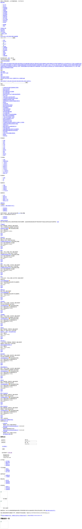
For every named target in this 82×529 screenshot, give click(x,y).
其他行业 (5, 135)
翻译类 (77, 64)
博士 (4, 152)
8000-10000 (23, 81)
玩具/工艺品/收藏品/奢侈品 (9, 133)
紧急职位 (5, 209)
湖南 (4, 71)
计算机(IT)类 (6, 63)
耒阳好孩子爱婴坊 (5, 228)
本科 (4, 148)
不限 (2, 77)
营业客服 (5, 427)
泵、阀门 (76, 66)
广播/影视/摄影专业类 (25, 66)
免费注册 (3, 30)
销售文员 (3, 289)
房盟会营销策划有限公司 (6, 344)
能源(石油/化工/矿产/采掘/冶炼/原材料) (11, 94)
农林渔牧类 (7, 67)
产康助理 (3, 224)
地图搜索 (8, 483)
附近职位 (5, 20)
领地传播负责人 (4, 367)
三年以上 (5, 165)
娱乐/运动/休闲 (6, 88)
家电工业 (47, 66)
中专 (4, 145)
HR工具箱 (5, 19)
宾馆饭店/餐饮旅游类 (22, 64)
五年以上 (5, 167)
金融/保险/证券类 (29, 63)
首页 (4, 40)
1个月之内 (5, 190)
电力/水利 (5, 95)
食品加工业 (51, 66)
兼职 (4, 51)
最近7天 (5, 198)
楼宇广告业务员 (4, 393)
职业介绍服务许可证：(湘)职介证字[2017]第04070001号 (14, 515)
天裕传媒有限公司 (5, 305)
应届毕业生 (5, 161)
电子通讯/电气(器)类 (37, 63)
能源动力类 (52, 63)
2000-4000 (9, 81)
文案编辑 (3, 314)
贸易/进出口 (5, 125)
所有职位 (5, 208)
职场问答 (5, 16)
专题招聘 (5, 11)
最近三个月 (5, 200)
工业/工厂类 (50, 64)
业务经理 (5, 423)
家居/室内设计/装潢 (7, 121)
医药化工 (71, 66)
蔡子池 (4, 78)
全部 (2, 63)
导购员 (2, 327)
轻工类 (60, 64)
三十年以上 (5, 171)
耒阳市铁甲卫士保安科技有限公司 (10, 426)
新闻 (13, 36)
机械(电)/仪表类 (45, 63)
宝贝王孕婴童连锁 (5, 280)
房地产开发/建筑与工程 (8, 118)
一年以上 (5, 162)
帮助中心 (8, 463)
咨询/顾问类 (10, 66)
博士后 (4, 153)
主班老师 (5, 431)
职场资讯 (5, 7)
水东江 (11, 78)
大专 (4, 147)
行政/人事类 (45, 64)
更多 (2, 68)
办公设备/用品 (6, 113)
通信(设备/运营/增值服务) (8, 115)
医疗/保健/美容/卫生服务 (8, 91)
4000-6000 (14, 81)
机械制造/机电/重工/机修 (8, 99)
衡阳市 (7, 77)
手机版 (2, 28)
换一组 (6, 421)
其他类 (11, 67)
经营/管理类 (14, 63)
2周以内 (5, 187)
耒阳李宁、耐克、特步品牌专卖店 (8, 331)
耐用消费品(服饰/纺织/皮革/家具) (10, 130)
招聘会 (4, 10)
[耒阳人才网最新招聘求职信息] (4, 33)
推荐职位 (5, 210)
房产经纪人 (3, 340)
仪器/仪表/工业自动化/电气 (9, 96)
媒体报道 (8, 465)
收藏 (2, 234)
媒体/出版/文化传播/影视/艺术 (9, 126)
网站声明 (8, 462)
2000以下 (5, 81)
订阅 (5, 28)
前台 (2, 276)
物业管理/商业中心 (7, 119)
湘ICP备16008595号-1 (50, 510)
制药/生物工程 (6, 90)
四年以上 (5, 166)
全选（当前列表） (5, 418)
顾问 (2, 250)
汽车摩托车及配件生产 (59, 66)
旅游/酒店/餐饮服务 (7, 111)
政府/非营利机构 (7, 109)
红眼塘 (21, 78)
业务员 (2, 380)
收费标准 (8, 475)
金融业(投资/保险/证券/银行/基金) (10, 123)
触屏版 (4, 24)
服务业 (4, 102)
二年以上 (5, 163)
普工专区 (5, 18)
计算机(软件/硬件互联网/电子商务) (11, 87)
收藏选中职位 (10, 419)
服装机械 (38, 66)
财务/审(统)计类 (21, 63)
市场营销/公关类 (66, 64)
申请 (2, 233)
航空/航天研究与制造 (8, 105)
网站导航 (3, 2)
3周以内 (5, 189)
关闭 (58, 221)
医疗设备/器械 (6, 92)
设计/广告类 (72, 63)
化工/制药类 (14, 64)
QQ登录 (3, 32)
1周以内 (5, 186)
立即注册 (10, 452)
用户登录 (3, 29)
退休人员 (5, 173)
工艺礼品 (42, 66)
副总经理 (3, 353)
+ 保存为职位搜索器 (5, 60)
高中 (4, 143)
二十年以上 (5, 170)
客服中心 (8, 486)
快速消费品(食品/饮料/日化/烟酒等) (11, 129)
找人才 (4, 6)
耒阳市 (4, 77)
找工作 (4, 4)
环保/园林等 (5, 107)
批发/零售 (5, 131)
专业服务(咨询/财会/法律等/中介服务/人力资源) (13, 122)
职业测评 (5, 12)
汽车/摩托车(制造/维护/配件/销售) (10, 98)
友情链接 (8, 489)
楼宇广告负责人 (4, 406)
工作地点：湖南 (4, 205)
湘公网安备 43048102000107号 (35, 515)
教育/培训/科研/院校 (7, 106)
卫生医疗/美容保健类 (6, 64)
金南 (24, 78)
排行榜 (7, 480)
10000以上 (28, 81)
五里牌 (14, 78)
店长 (2, 263)
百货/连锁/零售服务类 (32, 64)
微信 (4, 25)
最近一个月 (5, 199)
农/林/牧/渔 (5, 103)
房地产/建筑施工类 (59, 63)
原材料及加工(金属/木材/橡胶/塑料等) (11, 100)
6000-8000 (19, 81)
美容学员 (3, 237)
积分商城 (5, 14)
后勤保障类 (39, 64)
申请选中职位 (4, 419)
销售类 (10, 63)
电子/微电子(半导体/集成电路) (10, 114)
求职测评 (8, 481)
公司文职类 (66, 63)
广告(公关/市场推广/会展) (8, 117)
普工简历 (9, 36)
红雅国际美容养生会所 (6, 241)
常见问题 (8, 488)
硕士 (4, 151)
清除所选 (3, 203)
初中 (4, 141)
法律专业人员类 (16, 66)
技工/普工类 (56, 64)
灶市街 (7, 78)
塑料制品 (67, 66)
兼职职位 (5, 15)
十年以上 (5, 169)
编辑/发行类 (33, 66)
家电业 (4, 134)
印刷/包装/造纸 (6, 127)
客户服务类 (72, 64)
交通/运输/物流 (6, 110)
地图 (4, 54)
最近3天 (5, 196)
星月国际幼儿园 (6, 434)
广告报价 (8, 476)
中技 (4, 144)
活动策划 (3, 301)
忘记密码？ (4, 446)
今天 (4, 195)
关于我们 (8, 461)
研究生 (4, 149)
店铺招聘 (5, 8)
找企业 (4, 22)
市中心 (17, 78)
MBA (4, 155)
